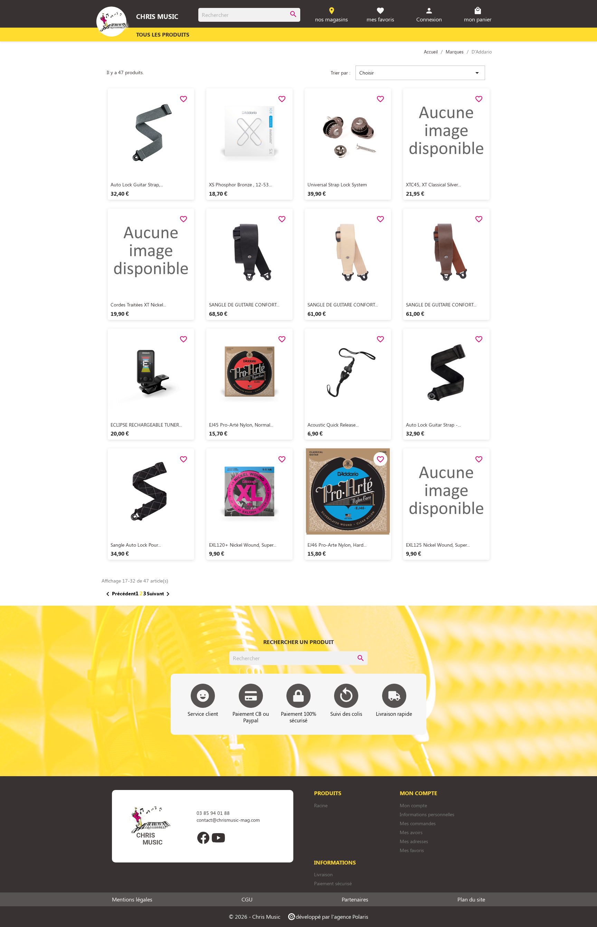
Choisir (420, 73)
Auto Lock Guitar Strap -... (433, 424)
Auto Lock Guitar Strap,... (137, 184)
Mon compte (413, 805)
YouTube (218, 838)
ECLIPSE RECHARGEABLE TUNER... (146, 424)
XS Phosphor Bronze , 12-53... (240, 184)
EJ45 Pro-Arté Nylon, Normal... (241, 424)
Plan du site (471, 899)
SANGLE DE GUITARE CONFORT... (244, 304)
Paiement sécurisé (333, 883)
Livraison (323, 874)
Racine (321, 805)
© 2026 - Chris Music (254, 916)
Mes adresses (414, 841)
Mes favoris (412, 850)
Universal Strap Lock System (337, 184)
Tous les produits (162, 34)
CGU (247, 899)
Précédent (119, 594)
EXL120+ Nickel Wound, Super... (242, 544)
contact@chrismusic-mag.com (228, 820)
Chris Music (157, 16)
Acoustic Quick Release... (333, 424)
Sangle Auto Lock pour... (136, 544)
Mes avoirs (411, 832)
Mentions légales (132, 899)
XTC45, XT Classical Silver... (433, 184)
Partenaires (355, 899)
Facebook (203, 838)
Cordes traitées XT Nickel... (138, 304)
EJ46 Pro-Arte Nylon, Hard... (337, 544)
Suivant (159, 594)
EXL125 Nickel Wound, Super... (438, 544)
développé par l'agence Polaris (327, 916)
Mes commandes (418, 823)
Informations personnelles (427, 814)
